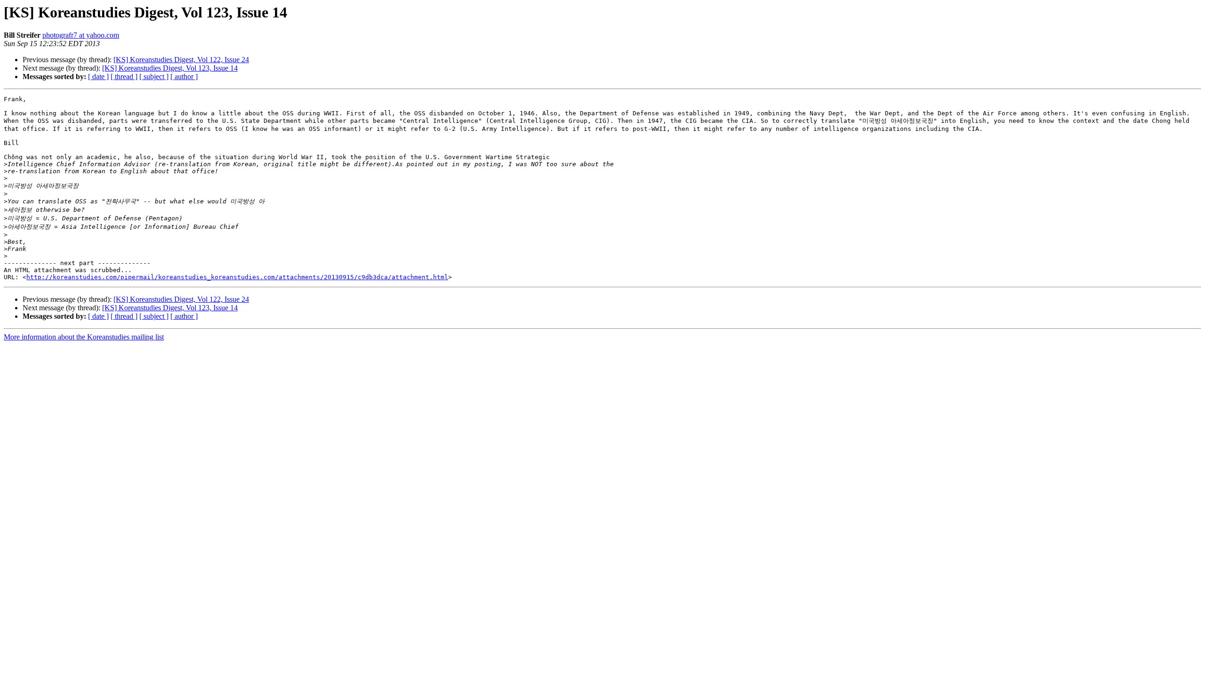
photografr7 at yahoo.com (80, 35)
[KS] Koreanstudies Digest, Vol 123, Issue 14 (170, 68)
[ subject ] (154, 77)
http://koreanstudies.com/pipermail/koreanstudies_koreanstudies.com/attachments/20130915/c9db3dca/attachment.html (237, 277)
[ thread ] (124, 77)
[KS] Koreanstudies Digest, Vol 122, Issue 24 (181, 60)
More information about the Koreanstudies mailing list (84, 337)
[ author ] (184, 77)
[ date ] (98, 77)
